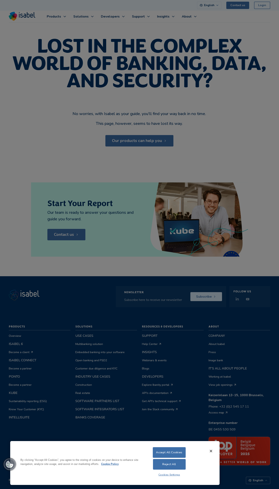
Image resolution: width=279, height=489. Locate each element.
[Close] (210, 451)
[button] (9, 464)
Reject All (169, 464)
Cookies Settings (169, 474)
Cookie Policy (110, 463)
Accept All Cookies (169, 452)
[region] (115, 463)
